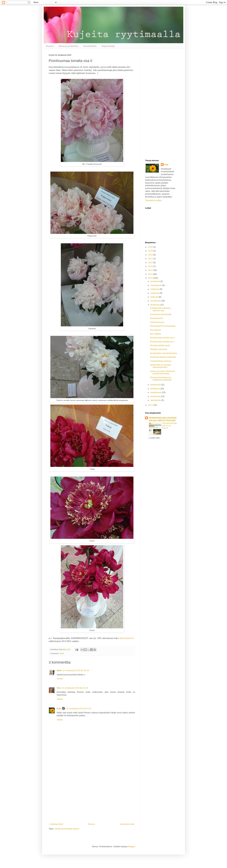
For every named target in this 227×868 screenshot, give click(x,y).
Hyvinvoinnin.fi (126, 638)
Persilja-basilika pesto (160, 345)
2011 (150, 405)
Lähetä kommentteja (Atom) (66, 829)
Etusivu (50, 46)
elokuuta (154, 297)
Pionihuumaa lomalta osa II (162, 338)
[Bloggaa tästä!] (85, 649)
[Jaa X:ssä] (88, 649)
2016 (150, 262)
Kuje (59, 708)
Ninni (59, 670)
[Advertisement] (92, 795)
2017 (150, 258)
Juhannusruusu (157, 322)
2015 (150, 266)
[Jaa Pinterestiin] (94, 649)
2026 (150, 247)
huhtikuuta (155, 388)
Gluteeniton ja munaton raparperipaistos (160, 366)
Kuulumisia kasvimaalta (160, 314)
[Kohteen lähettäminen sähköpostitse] (82, 649)
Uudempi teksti (56, 824)
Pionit (61, 653)
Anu (58, 688)
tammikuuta (155, 400)
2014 (150, 270)
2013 (150, 274)
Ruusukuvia (155, 330)
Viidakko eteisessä (158, 349)
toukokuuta (155, 385)
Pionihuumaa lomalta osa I (162, 341)
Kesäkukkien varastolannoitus (163, 353)
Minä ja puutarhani (68, 46)
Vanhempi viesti (127, 824)
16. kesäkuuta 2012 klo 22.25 (74, 688)
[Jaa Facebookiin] (91, 649)
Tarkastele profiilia (153, 200)
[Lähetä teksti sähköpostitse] (76, 649)
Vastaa (60, 678)
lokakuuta (155, 289)
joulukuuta (155, 281)
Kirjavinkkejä (108, 46)
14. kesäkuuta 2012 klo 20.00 (75, 670)
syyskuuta (155, 293)
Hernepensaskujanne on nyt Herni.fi (169, 425)
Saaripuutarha (156, 318)
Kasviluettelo (90, 46)
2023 (150, 251)
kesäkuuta (155, 305)
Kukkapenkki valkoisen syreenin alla (160, 309)
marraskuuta (156, 285)
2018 (150, 255)
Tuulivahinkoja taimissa (160, 361)
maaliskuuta (156, 392)
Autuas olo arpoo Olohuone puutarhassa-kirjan (162, 372)
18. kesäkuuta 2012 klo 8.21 (78, 708)
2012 (150, 278)
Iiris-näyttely (155, 334)
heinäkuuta (155, 301)
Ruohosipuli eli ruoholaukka (162, 326)
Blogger (131, 846)
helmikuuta (155, 396)
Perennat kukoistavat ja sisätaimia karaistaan (161, 378)
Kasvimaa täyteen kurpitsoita (163, 357)
